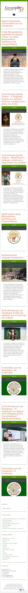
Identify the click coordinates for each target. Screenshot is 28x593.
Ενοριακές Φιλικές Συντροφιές (10, 543)
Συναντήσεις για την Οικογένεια (14, 51)
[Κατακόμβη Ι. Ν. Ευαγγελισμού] (14, 8)
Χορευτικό (5, 559)
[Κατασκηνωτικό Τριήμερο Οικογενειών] (14, 275)
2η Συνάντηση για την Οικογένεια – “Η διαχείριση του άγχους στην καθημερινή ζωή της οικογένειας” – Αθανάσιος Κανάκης (13, 412)
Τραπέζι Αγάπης (6, 558)
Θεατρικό (5, 545)
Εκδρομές (5, 541)
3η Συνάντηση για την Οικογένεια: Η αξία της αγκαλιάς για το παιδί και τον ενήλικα (14, 314)
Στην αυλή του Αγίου (8, 554)
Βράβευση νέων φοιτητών (9, 538)
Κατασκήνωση (10, 265)
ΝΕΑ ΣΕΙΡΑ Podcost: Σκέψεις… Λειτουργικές (13, 528)
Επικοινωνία (5, 526)
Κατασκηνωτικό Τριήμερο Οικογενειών (12, 256)
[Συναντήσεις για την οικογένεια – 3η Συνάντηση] (14, 388)
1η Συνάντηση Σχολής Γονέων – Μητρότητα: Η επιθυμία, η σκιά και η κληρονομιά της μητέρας (14, 159)
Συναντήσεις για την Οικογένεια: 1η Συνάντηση (11, 471)
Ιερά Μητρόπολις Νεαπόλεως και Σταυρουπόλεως (14, 518)
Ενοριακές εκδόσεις (7, 520)
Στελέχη (4, 553)
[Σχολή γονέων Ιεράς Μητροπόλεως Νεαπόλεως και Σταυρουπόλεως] (14, 237)
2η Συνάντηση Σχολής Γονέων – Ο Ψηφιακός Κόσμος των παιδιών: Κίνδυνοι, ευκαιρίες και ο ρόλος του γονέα (14, 99)
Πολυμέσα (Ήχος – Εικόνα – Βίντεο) (11, 523)
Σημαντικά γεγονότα (7, 522)
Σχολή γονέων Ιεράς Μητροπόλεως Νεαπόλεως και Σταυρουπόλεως (11, 218)
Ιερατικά (5, 546)
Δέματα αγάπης (6, 540)
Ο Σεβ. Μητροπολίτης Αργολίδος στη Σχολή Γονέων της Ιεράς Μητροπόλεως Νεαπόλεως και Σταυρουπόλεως (12, 38)
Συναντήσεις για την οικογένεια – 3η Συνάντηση (11, 370)
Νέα (8, 111)
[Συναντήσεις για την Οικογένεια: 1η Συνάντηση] (14, 489)
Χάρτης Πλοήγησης (7, 525)
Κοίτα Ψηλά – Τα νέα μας (8, 549)
